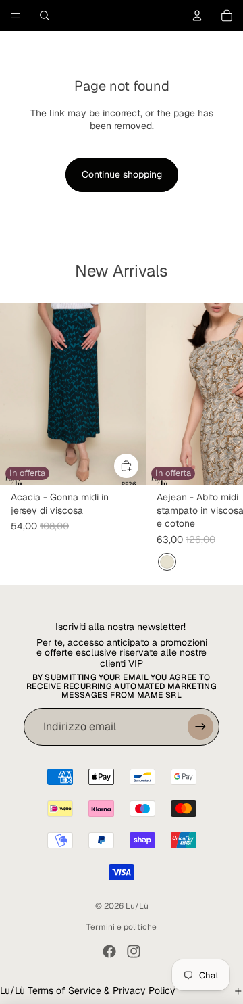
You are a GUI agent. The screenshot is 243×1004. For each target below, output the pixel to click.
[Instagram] (134, 951)
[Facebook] (109, 951)
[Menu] (15, 15)
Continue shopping (122, 174)
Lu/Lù (137, 906)
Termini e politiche (121, 927)
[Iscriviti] (200, 727)
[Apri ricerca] (44, 15)
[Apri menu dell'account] (197, 15)
